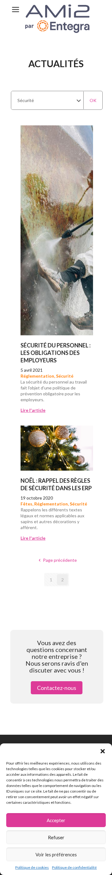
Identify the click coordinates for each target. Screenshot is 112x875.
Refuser (56, 837)
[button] (103, 751)
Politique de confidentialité (74, 867)
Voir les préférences (56, 854)
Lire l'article (33, 410)
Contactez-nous (56, 687)
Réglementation (37, 376)
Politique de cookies (32, 867)
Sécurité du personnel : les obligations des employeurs (56, 353)
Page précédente (60, 560)
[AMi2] (56, 18)
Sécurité (64, 376)
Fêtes (26, 503)
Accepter (56, 820)
